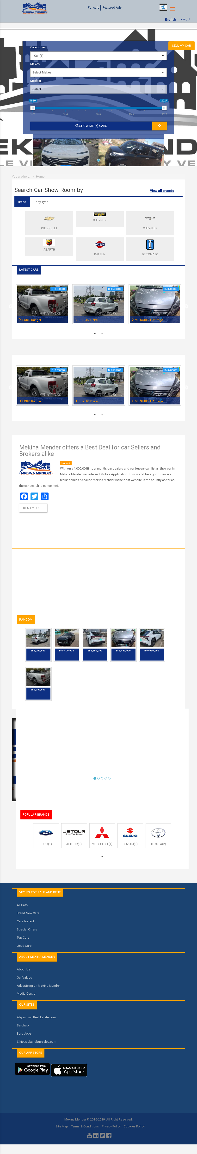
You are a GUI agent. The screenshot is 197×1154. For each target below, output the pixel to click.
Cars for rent (25, 921)
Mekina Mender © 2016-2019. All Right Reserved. (98, 1119)
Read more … (33, 508)
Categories (38, 47)
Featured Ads (112, 7)
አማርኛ (185, 19)
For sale (93, 7)
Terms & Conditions (85, 1126)
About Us (23, 969)
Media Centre (26, 993)
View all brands (162, 191)
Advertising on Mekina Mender (38, 985)
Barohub (23, 1025)
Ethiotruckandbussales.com (36, 1041)
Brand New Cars (28, 913)
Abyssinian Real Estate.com (36, 1017)
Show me (93, 126)
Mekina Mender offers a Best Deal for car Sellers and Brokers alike (89, 451)
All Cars (22, 905)
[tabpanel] (65, 150)
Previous (10, 306)
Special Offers (27, 929)
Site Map (61, 1126)
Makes (35, 64)
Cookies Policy (134, 1126)
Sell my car (181, 45)
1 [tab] (99, 161)
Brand (22, 202)
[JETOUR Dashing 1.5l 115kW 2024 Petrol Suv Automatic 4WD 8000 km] (65, 150)
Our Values (24, 977)
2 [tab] (102, 333)
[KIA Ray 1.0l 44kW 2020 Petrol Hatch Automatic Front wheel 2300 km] (131, 150)
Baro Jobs (24, 1033)
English (170, 19)
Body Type (41, 202)
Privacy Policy (111, 1126)
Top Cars (23, 937)
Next (186, 306)
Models (35, 81)
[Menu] (172, 9)
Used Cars (24, 945)
